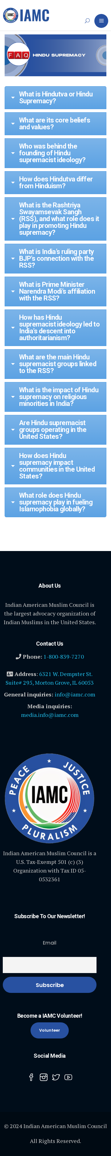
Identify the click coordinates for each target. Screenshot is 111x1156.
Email (49, 942)
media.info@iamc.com (50, 714)
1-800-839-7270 (63, 656)
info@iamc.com (75, 694)
